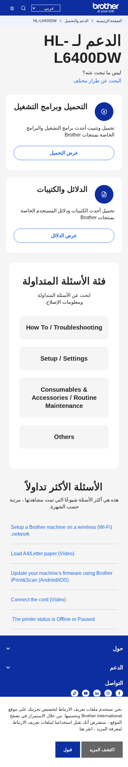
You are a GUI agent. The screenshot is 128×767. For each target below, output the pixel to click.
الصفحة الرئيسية (109, 21)
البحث (23, 8)
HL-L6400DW (45, 21)
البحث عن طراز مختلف (97, 80)
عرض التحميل (64, 152)
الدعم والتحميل (76, 21)
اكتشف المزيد (102, 749)
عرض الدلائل (64, 235)
